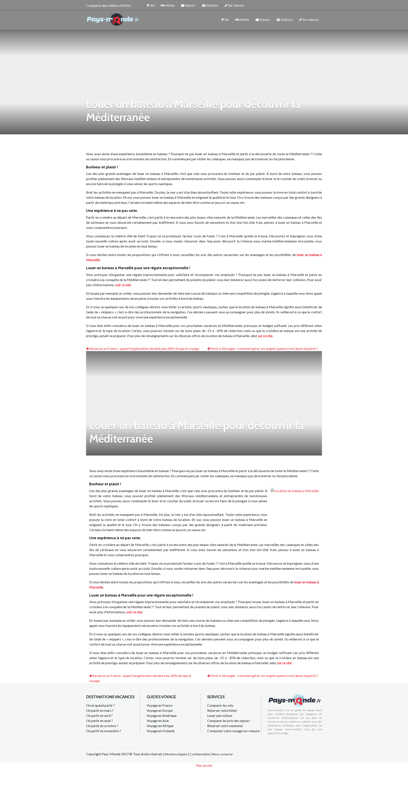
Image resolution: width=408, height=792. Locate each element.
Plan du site (204, 765)
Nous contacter (222, 754)
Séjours (190, 5)
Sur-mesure (235, 5)
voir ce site (123, 285)
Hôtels (169, 5)
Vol (151, 5)
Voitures (211, 5)
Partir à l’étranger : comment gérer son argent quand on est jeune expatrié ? (264, 348)
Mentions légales (176, 754)
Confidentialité (200, 754)
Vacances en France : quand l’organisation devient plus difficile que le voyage (144, 348)
